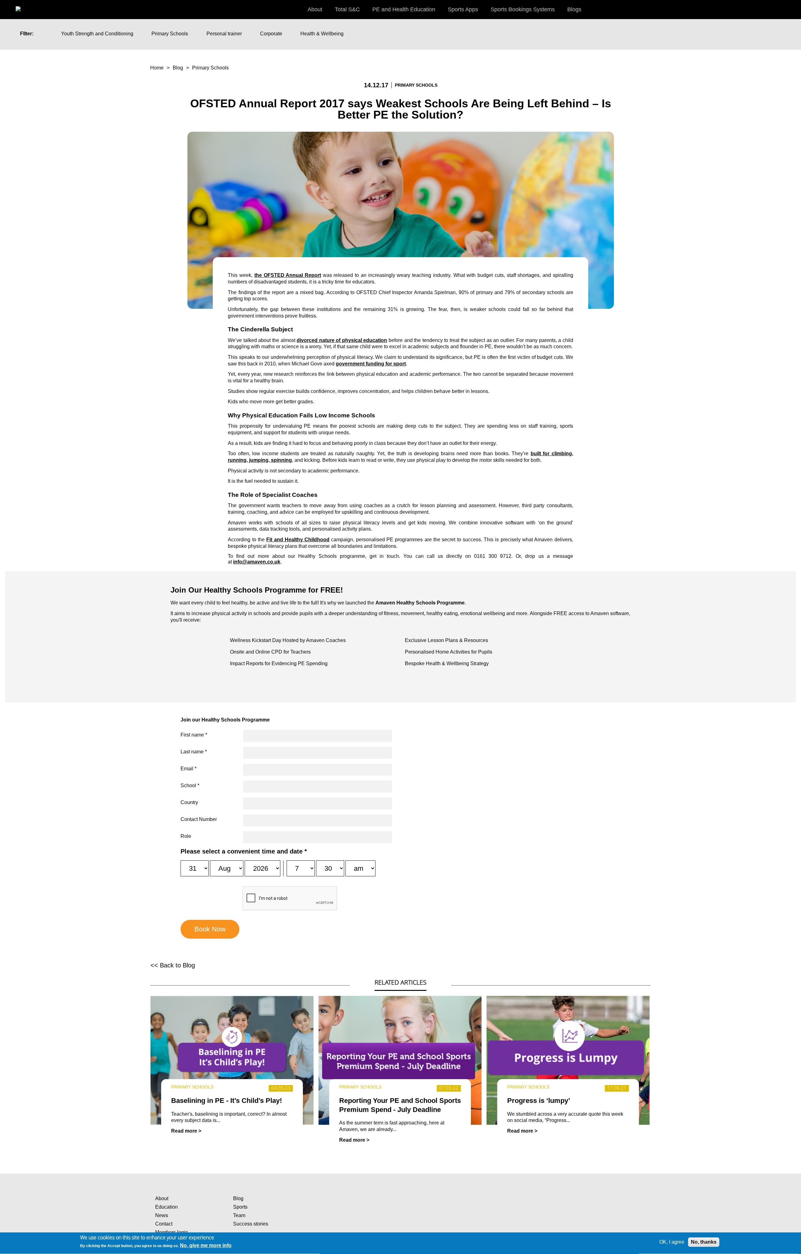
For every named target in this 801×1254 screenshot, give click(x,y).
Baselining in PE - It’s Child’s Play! (226, 1100)
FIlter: (26, 33)
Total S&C (347, 9)
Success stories (250, 1223)
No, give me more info (206, 1245)
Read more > (186, 1131)
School (190, 785)
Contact (163, 1223)
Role (186, 836)
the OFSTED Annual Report (287, 275)
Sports (240, 1207)
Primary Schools (169, 33)
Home (157, 67)
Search (790, 9)
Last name (194, 751)
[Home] (25, 6)
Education (166, 1207)
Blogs (574, 9)
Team (239, 1215)
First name (194, 734)
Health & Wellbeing (322, 33)
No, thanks (704, 1242)
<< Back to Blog (173, 965)
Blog (178, 67)
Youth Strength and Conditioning (97, 33)
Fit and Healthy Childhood (297, 539)
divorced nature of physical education (342, 340)
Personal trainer (224, 33)
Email (188, 768)
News (161, 1215)
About (161, 1198)
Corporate (271, 33)
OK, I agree (671, 1242)
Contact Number (199, 819)
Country (189, 802)
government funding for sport (371, 363)
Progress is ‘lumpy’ (538, 1100)
